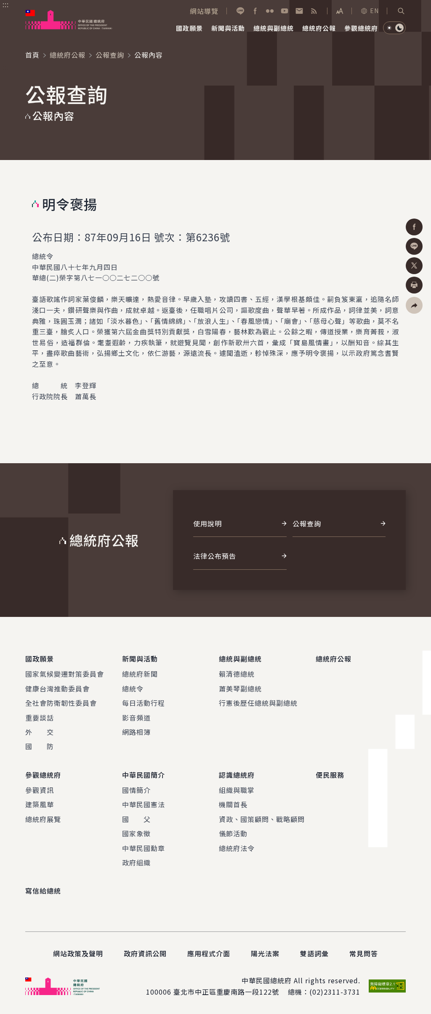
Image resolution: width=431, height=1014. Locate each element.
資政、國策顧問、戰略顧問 (262, 819)
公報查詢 (110, 55)
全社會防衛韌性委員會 (61, 703)
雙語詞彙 (314, 953)
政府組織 (136, 862)
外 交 (39, 732)
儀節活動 (233, 833)
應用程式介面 (208, 953)
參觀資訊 (39, 790)
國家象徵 (136, 833)
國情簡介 (136, 790)
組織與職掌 (237, 790)
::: (6, 4)
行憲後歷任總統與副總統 (258, 703)
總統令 (133, 688)
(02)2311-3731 (334, 992)
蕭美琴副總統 (240, 688)
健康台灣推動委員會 (57, 688)
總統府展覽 (43, 819)
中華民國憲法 (143, 804)
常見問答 (363, 953)
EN (374, 10)
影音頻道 (136, 717)
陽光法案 (265, 953)
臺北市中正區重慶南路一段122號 (226, 992)
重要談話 (39, 717)
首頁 (32, 55)
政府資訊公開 (145, 953)
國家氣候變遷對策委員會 (64, 674)
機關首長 (233, 804)
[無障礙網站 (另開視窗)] (387, 986)
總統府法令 (237, 848)
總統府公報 (67, 55)
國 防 (39, 746)
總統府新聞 (140, 674)
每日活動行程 (143, 703)
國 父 (136, 819)
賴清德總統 (237, 674)
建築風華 (39, 804)
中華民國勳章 (143, 848)
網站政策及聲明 (78, 953)
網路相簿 (136, 732)
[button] (401, 10)
